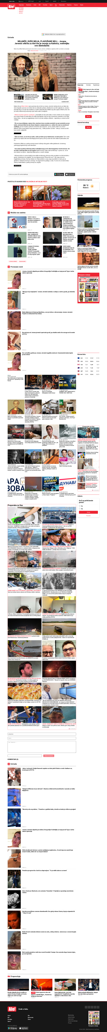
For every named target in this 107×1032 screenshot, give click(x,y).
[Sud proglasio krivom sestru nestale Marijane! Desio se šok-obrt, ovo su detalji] (88, 259)
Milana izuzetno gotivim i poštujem (25, 114)
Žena (29, 1019)
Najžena (69, 5)
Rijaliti (21, 11)
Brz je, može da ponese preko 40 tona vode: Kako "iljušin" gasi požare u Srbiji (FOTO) (88, 212)
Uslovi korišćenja (72, 1021)
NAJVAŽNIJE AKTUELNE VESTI (36, 181)
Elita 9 (21, 13)
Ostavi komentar (49, 755)
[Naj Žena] (39, 1)
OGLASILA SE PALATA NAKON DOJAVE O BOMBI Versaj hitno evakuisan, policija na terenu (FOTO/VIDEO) (32, 97)
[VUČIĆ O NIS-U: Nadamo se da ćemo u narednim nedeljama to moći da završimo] (17, 222)
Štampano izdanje (84, 275)
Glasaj (88, 512)
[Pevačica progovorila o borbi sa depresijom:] (14, 879)
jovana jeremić (13, 261)
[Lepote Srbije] (31, 1)
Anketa (80, 496)
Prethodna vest (18, 101)
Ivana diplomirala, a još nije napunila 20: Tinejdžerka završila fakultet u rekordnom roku (65, 994)
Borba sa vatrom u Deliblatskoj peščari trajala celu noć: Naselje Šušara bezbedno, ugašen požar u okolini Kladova (88, 231)
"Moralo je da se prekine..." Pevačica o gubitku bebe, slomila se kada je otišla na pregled (49, 809)
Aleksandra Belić (34, 50)
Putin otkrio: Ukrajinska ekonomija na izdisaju (88, 97)
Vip (56, 5)
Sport (51, 5)
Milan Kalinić (25, 106)
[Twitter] (98, 1007)
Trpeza (76, 5)
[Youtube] (95, 1007)
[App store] (70, 174)
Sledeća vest (65, 101)
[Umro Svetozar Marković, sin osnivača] (14, 899)
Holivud (21, 9)
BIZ (40, 5)
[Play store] (59, 174)
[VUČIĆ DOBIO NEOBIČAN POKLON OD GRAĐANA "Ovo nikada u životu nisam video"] (52, 252)
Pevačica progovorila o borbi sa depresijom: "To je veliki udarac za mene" (44, 870)
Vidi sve (88, 116)
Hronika (45, 5)
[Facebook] (86, 1007)
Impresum (71, 1019)
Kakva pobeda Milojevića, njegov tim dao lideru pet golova (88, 993)
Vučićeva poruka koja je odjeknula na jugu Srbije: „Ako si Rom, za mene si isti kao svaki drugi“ (89, 101)
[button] (51, 50)
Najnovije (21, 5)
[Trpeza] (47, 1)
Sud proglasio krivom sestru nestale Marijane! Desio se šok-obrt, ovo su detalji (88, 268)
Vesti (35, 5)
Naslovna (28, 5)
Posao (70, 1023)
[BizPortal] (21, 1)
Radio (81, 5)
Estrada (21, 8)
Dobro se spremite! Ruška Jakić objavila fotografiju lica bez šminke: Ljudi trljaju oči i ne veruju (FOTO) (87, 250)
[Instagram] (89, 1007)
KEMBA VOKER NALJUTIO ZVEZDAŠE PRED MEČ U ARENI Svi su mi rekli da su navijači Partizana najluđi (61, 97)
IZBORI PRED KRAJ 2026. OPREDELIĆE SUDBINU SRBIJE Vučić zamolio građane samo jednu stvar (34, 236)
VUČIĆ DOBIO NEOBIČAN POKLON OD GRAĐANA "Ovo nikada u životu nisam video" (69, 250)
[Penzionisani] (64, 1)
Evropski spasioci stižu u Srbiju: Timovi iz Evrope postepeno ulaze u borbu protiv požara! (89, 107)
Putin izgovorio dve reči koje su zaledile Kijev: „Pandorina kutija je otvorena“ (89, 91)
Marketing (71, 1015)
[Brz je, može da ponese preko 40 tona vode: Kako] (88, 203)
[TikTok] (92, 1007)
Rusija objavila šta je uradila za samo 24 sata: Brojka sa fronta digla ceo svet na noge (17, 994)
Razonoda (62, 5)
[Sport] (55, 1)
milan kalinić (22, 261)
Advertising (71, 1017)
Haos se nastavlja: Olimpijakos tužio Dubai (89, 111)
